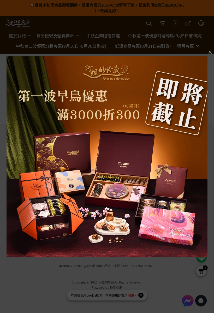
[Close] (210, 52)
